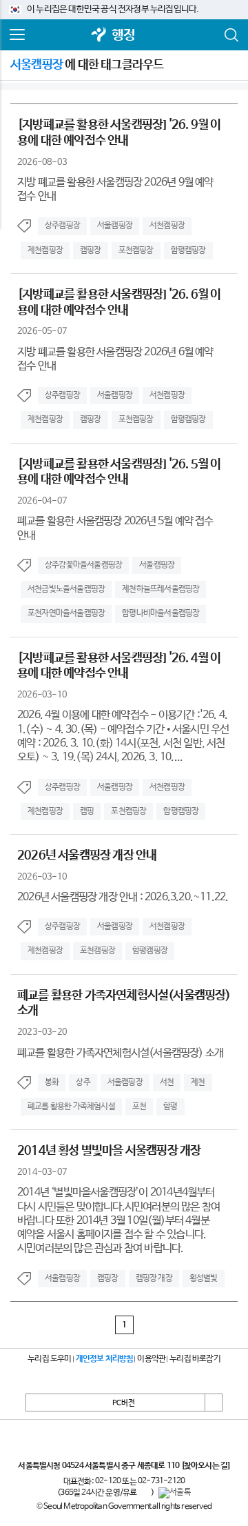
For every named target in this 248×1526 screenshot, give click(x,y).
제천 (198, 1082)
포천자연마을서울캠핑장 (66, 613)
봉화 (52, 1082)
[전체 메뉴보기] (17, 35)
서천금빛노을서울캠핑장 (66, 589)
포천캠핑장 (136, 250)
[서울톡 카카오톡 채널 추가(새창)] (174, 1492)
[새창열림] (99, 35)
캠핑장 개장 (154, 1278)
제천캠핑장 (45, 250)
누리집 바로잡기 (194, 1359)
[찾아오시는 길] (205, 1466)
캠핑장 (90, 250)
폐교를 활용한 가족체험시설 (71, 1106)
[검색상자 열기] (230, 35)
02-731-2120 (161, 1481)
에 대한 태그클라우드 (86, 65)
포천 (139, 1106)
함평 (170, 1106)
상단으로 (214, 1402)
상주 (83, 1082)
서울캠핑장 (114, 225)
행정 (123, 35)
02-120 (108, 1481)
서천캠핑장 (167, 225)
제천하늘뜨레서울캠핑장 (160, 589)
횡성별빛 (203, 1278)
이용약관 (151, 1359)
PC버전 (123, 1403)
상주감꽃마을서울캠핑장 (83, 565)
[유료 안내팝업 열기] (144, 1492)
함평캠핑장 (188, 250)
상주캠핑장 (62, 225)
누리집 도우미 (49, 1359)
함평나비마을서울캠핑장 (160, 613)
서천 (167, 1082)
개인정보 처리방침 (105, 1359)
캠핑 (87, 811)
